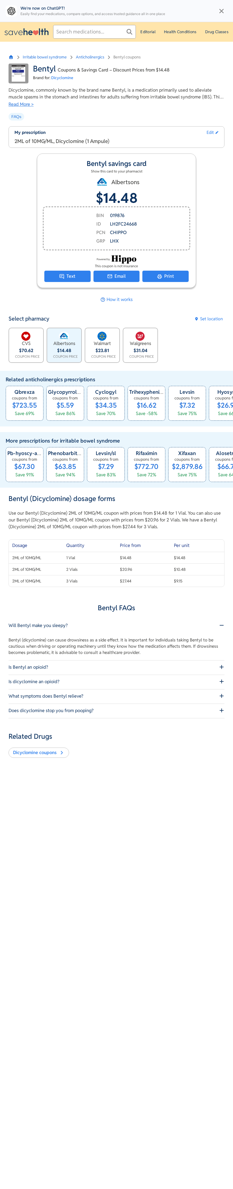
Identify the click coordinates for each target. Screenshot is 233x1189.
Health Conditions (180, 31)
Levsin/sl (106, 453)
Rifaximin (146, 453)
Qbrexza (24, 392)
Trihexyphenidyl (148, 392)
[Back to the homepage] (27, 31)
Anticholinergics (90, 57)
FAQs (16, 116)
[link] (24, 403)
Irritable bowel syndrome (45, 57)
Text (70, 276)
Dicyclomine (62, 77)
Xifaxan (187, 453)
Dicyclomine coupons (35, 753)
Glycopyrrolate (66, 392)
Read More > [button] (21, 104)
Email (120, 276)
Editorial (147, 31)
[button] (213, 132)
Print (169, 276)
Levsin (187, 392)
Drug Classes (216, 31)
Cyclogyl (105, 392)
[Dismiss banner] (221, 11)
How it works (120, 299)
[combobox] (94, 32)
